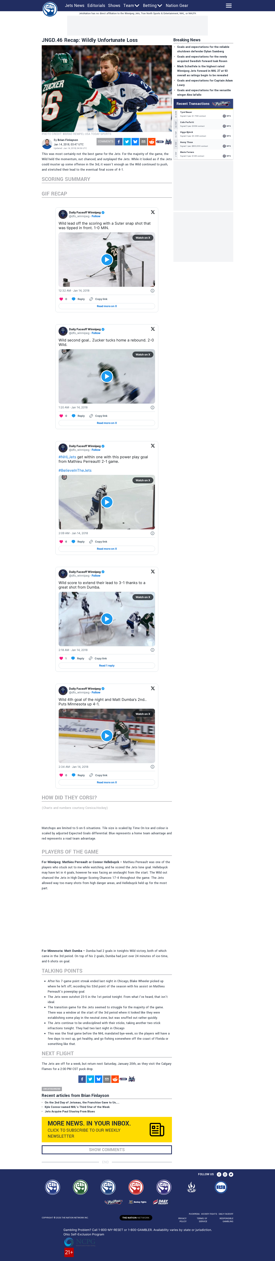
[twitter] (127, 141)
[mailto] (143, 141)
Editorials (96, 6)
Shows (114, 6)
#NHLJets (67, 457)
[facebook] (119, 141)
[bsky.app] (135, 141)
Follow (96, 216)
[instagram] (225, 1174)
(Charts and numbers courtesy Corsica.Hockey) (75, 808)
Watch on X (143, 237)
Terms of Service (202, 1220)
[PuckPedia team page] (168, 141)
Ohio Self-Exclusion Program (83, 1234)
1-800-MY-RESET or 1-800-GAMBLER (125, 1230)
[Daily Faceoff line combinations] (160, 141)
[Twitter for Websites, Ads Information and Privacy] (152, 290)
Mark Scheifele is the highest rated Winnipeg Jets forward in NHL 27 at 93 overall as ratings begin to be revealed (202, 70)
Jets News (74, 6)
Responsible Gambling (226, 1220)
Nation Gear (177, 6)
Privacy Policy (182, 1220)
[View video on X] (107, 259)
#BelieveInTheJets (75, 470)
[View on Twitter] (153, 214)
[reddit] (151, 141)
